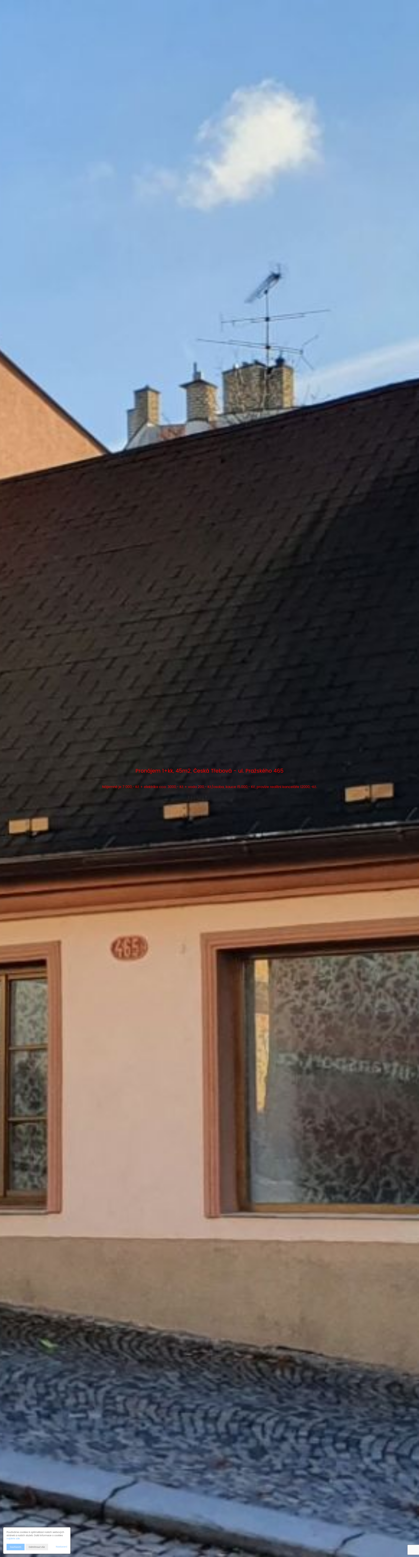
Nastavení (61, 1547)
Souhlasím (15, 1546)
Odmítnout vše (37, 1546)
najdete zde (13, 1538)
